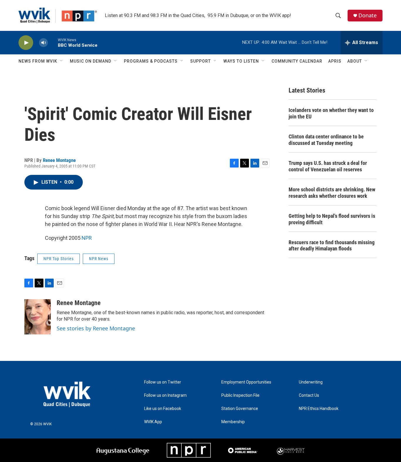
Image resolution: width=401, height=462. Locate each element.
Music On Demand (90, 61)
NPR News (98, 258)
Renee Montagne (59, 160)
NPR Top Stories (58, 258)
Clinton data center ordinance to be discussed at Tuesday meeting (326, 139)
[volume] (43, 42)
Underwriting (311, 382)
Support (200, 61)
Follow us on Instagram (165, 395)
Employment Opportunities (246, 382)
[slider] (53, 42)
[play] (26, 42)
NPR (87, 238)
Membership (233, 422)
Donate (367, 15)
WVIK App (153, 422)
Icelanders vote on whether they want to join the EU (331, 113)
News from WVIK (37, 61)
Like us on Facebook (162, 408)
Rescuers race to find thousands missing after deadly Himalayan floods (332, 245)
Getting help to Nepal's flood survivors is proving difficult (332, 219)
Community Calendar (297, 61)
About (354, 61)
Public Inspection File (240, 395)
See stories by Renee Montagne (96, 328)
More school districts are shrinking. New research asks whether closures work (332, 192)
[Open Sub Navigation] (61, 61)
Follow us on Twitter (162, 382)
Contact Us (309, 395)
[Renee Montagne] (37, 316)
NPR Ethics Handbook (318, 408)
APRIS (334, 61)
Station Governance (239, 408)
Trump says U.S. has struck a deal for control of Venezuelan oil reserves (328, 166)
